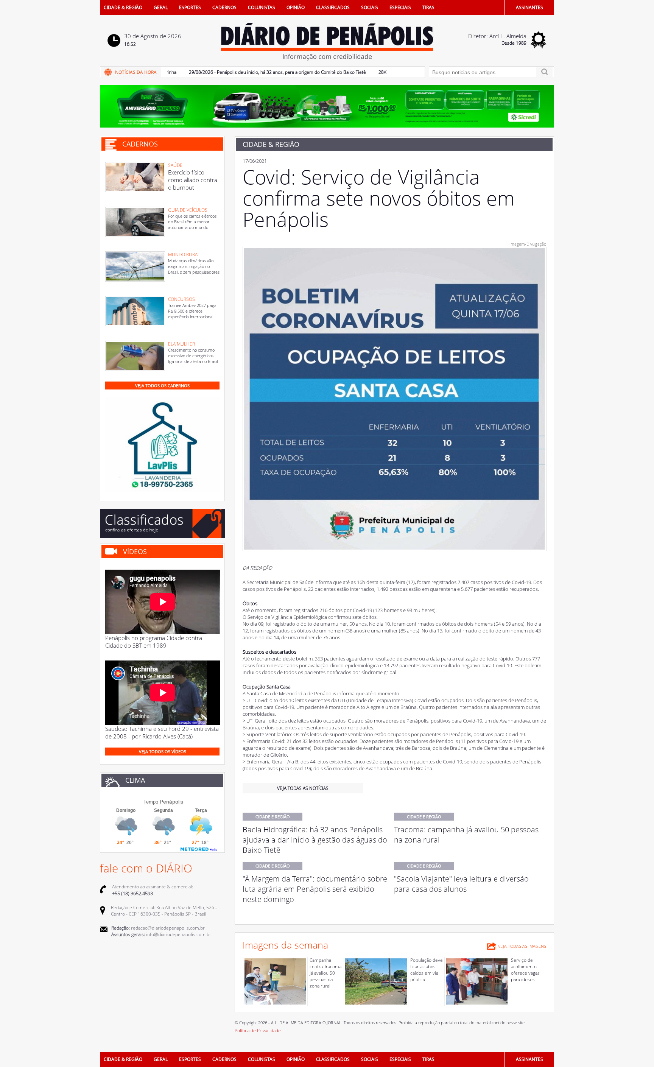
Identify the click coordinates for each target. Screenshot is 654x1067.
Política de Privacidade (258, 1030)
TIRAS (428, 7)
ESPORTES (190, 7)
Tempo (150, 802)
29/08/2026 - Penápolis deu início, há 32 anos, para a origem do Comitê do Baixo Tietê (255, 72)
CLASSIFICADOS (333, 7)
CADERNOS (224, 7)
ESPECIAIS (400, 7)
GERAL (161, 7)
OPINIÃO (296, 7)
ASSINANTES (529, 7)
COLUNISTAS (261, 7)
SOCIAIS (369, 7)
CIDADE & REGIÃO (123, 7)
